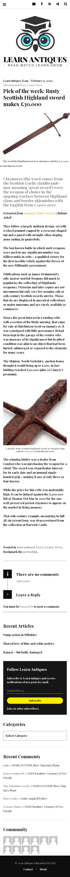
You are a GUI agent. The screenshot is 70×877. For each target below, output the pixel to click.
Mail (32, 4)
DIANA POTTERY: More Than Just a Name (36, 765)
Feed (48, 4)
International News (14, 85)
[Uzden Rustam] (35, 849)
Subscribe (35, 700)
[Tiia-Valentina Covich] (7, 840)
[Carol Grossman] (53, 840)
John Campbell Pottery (34, 798)
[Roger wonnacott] (26, 840)
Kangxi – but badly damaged (22, 652)
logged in (26, 606)
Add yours (23, 581)
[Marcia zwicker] (35, 840)
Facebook (40, 4)
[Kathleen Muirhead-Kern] (7, 849)
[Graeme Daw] (16, 849)
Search (64, 4)
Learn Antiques (35, 59)
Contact (28, 869)
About (43, 869)
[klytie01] (16, 840)
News (39, 85)
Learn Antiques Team (16, 81)
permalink (30, 552)
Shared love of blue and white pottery (28, 643)
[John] (44, 840)
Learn (30, 85)
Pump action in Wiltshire (20, 635)
